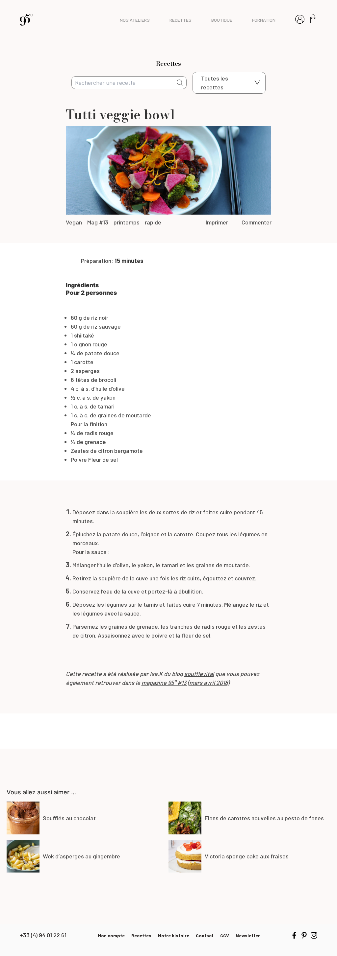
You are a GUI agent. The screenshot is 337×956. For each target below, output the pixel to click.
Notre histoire (173, 935)
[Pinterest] (304, 935)
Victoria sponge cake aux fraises (247, 856)
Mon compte (111, 935)
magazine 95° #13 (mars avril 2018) (185, 682)
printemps (127, 222)
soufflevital (199, 673)
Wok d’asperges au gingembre (81, 856)
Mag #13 (97, 222)
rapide (153, 222)
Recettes (141, 935)
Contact (205, 935)
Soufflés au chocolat (69, 818)
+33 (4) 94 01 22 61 (43, 935)
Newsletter (248, 935)
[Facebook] (294, 935)
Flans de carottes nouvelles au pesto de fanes (264, 818)
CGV (224, 935)
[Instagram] (314, 935)
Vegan (74, 222)
